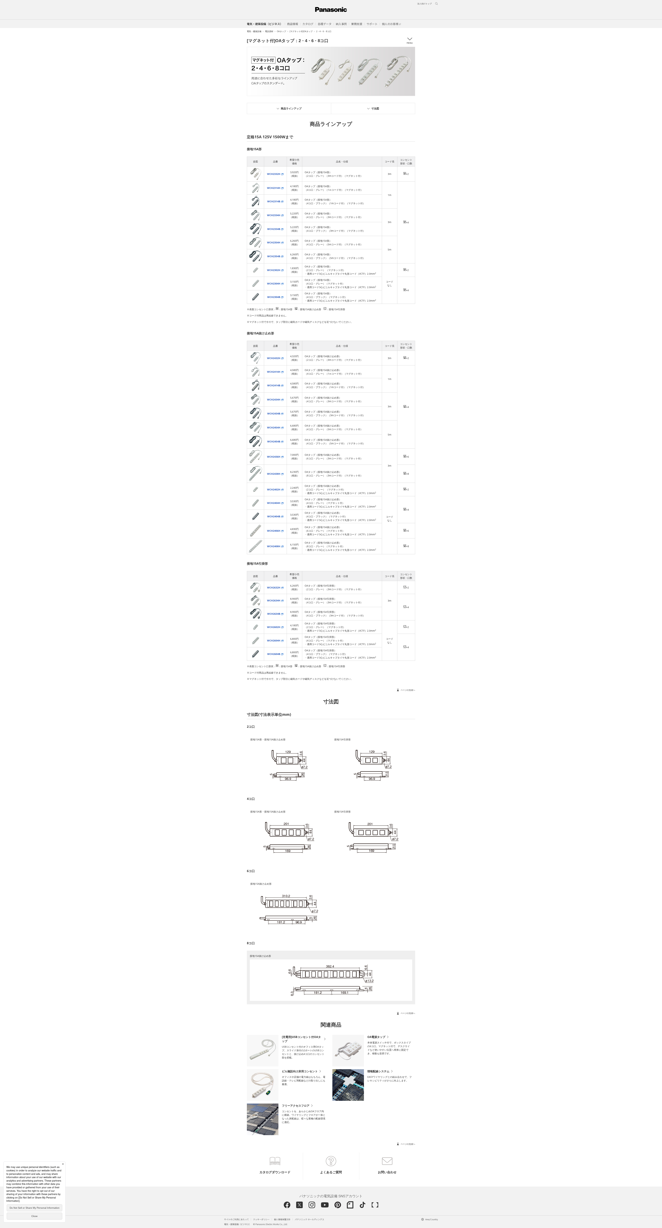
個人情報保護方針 (282, 1219)
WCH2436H (273, 456)
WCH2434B (273, 413)
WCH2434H (273, 399)
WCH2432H (273, 358)
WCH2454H (273, 427)
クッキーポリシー (261, 1219)
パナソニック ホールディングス (309, 1219)
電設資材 (269, 31)
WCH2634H (273, 600)
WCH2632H (273, 587)
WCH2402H (273, 489)
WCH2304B (273, 297)
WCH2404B (273, 516)
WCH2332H (273, 174)
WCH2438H (273, 473)
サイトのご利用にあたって (236, 1219)
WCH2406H (273, 530)
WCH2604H (273, 640)
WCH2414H (273, 371)
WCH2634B (273, 613)
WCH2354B (273, 256)
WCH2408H (273, 546)
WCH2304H (273, 283)
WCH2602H (273, 627)
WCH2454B (273, 441)
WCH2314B (273, 201)
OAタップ (281, 31)
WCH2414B (273, 385)
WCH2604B (273, 654)
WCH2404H (273, 503)
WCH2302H (273, 270)
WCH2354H (273, 242)
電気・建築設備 (254, 31)
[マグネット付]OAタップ (301, 31)
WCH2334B (273, 229)
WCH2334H (273, 215)
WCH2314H (273, 188)
